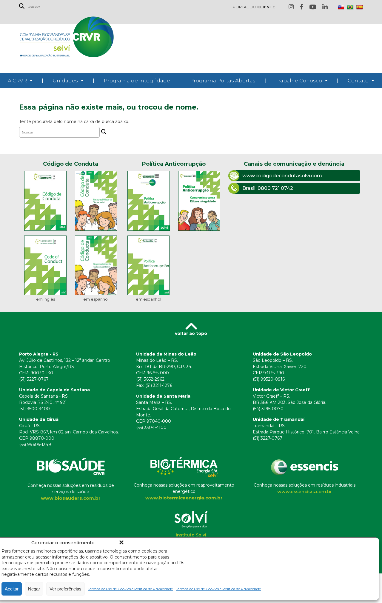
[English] (341, 7)
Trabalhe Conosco (299, 81)
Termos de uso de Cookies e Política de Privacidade (130, 589)
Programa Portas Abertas (222, 81)
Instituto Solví (191, 535)
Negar (34, 588)
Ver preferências (65, 588)
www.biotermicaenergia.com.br (184, 498)
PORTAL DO (254, 6)
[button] (121, 542)
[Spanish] (359, 7)
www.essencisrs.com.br (304, 491)
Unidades (65, 81)
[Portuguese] (350, 7)
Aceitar (12, 588)
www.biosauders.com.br (71, 498)
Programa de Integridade (137, 81)
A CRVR (17, 81)
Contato (358, 81)
